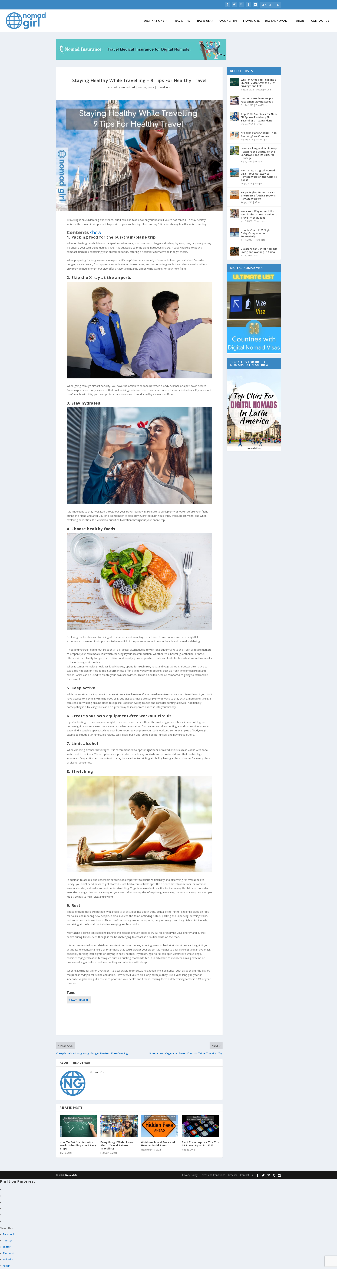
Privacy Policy (189, 1175)
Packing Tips (228, 21)
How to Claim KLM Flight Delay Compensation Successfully (256, 233)
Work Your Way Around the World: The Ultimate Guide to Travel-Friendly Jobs (259, 214)
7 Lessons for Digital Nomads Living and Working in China (259, 250)
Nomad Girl (128, 87)
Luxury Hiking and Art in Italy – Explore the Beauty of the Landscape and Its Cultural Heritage (259, 153)
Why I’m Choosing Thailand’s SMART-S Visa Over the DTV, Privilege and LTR (258, 83)
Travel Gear (204, 21)
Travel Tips (181, 21)
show (95, 232)
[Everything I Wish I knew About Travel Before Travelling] (119, 1126)
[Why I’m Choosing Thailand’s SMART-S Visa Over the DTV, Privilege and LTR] (234, 82)
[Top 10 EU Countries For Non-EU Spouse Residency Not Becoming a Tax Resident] (234, 116)
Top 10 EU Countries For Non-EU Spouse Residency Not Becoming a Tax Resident (259, 117)
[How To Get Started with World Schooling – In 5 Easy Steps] (78, 1126)
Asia (256, 255)
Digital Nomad (276, 21)
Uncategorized (263, 89)
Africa (257, 202)
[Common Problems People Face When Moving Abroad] (234, 100)
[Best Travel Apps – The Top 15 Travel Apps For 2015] (200, 1126)
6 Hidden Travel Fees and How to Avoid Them (158, 1144)
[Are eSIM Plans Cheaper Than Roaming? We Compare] (234, 135)
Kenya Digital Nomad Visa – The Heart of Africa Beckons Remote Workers (258, 195)
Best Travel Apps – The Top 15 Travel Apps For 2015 (200, 1144)
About (301, 21)
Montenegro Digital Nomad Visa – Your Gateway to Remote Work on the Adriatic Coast (259, 175)
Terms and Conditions (212, 1175)
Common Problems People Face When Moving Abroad (257, 100)
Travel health (79, 1000)
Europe (259, 124)
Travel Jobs (251, 21)
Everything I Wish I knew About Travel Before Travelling (116, 1145)
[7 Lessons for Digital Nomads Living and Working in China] (234, 251)
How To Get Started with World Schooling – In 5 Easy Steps (78, 1145)
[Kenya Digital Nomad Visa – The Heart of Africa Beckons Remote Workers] (234, 194)
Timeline (232, 1175)
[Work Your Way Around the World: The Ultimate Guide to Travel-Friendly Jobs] (234, 213)
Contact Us (320, 21)
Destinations (154, 21)
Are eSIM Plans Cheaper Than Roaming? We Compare (259, 134)
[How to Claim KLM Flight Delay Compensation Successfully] (234, 232)
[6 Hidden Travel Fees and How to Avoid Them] (159, 1126)
